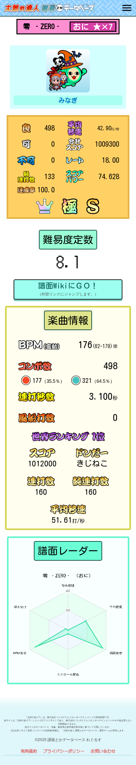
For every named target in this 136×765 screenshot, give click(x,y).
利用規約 (29, 751)
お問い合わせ (103, 751)
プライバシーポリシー (63, 751)
